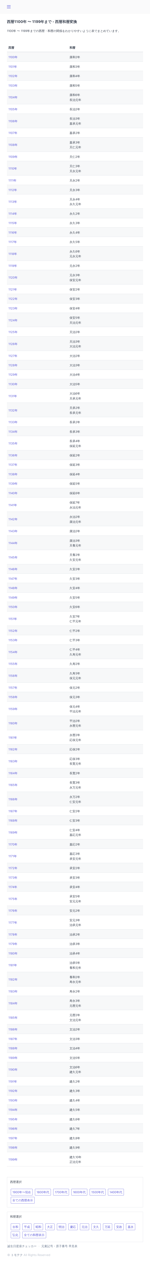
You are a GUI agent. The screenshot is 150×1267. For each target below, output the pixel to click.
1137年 (12, 464)
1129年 (13, 374)
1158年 (13, 697)
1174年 (12, 887)
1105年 (13, 109)
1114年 (12, 213)
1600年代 (79, 1192)
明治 (61, 1227)
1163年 (13, 761)
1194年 (13, 1110)
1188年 (13, 1048)
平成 (27, 1227)
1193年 (13, 1100)
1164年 (13, 773)
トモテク (17, 1255)
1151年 (12, 618)
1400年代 (116, 1192)
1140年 (13, 493)
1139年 (13, 483)
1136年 (13, 455)
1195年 (13, 1119)
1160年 (13, 723)
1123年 (13, 308)
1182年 (13, 979)
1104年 (13, 97)
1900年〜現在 (21, 1192)
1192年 (13, 1091)
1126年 (13, 344)
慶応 (73, 1227)
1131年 (12, 396)
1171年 (12, 856)
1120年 (13, 277)
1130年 (13, 384)
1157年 (12, 687)
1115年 (12, 223)
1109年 (13, 156)
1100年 (13, 57)
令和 (15, 1227)
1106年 (13, 121)
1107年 (12, 133)
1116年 (12, 232)
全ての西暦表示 (22, 1200)
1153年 (13, 640)
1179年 (12, 944)
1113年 (12, 202)
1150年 (13, 607)
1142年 (13, 519)
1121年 (12, 289)
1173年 (12, 877)
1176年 (12, 910)
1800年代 (43, 1192)
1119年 (12, 265)
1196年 (13, 1128)
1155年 (13, 664)
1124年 (13, 320)
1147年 (12, 578)
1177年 (12, 922)
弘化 (15, 1235)
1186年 (13, 1029)
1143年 (13, 531)
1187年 (12, 1039)
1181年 (12, 965)
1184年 (13, 1003)
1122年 (13, 299)
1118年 (12, 254)
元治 (84, 1227)
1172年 (12, 868)
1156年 (13, 676)
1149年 (13, 597)
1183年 (13, 991)
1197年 (12, 1138)
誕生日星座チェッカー (22, 1246)
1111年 (12, 180)
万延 (107, 1227)
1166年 (13, 799)
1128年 (13, 365)
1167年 (12, 811)
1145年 (13, 557)
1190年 (13, 1069)
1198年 (13, 1147)
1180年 (13, 953)
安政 (119, 1227)
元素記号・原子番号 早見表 (59, 1246)
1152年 (13, 630)
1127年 (12, 355)
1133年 (13, 422)
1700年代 (61, 1192)
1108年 (13, 145)
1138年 (13, 474)
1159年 (13, 709)
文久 (96, 1227)
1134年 (13, 431)
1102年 (13, 76)
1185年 (13, 1017)
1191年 (12, 1081)
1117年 (12, 242)
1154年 (13, 652)
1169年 (13, 832)
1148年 (13, 588)
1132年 (13, 410)
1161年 (12, 737)
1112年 (12, 190)
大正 (50, 1227)
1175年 (12, 899)
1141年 (12, 505)
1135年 (13, 443)
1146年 (13, 569)
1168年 (13, 820)
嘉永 (131, 1227)
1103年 (13, 85)
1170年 (12, 844)
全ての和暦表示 (34, 1235)
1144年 (13, 543)
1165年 (13, 785)
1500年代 (97, 1192)
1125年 (13, 332)
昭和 (38, 1227)
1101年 (12, 66)
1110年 (12, 168)
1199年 (13, 1159)
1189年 (13, 1057)
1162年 (13, 749)
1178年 (12, 934)
